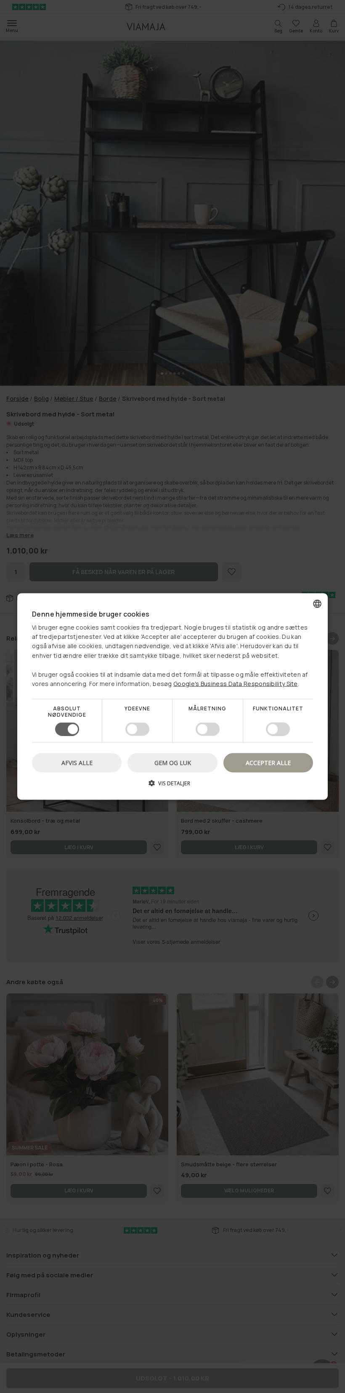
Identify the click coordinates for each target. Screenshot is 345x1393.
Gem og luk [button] (172, 762)
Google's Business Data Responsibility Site (235, 684)
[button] (172, 786)
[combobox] (317, 604)
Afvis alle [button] (77, 762)
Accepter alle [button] (268, 762)
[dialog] (172, 696)
